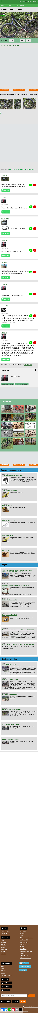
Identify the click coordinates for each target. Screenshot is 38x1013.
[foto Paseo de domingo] (7, 439)
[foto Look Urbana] (31, 405)
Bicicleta (6, 937)
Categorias (4, 970)
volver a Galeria (19, 90)
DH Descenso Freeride (26, 937)
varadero (4, 262)
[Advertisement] (19, 67)
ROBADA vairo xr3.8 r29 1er (10, 739)
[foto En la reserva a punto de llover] (19, 430)
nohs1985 (4, 306)
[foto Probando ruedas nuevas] (19, 414)
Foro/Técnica (4, 931)
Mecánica (3, 942)
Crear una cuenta (33, 1)
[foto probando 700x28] (31, 438)
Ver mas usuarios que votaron (9, 45)
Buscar (3, 973)
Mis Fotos (7, 402)
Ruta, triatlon (23, 944)
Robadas (3, 945)
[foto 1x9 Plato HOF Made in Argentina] (19, 422)
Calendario (4, 949)
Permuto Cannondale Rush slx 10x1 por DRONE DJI (18, 630)
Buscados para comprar (11, 470)
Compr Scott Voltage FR (9, 490)
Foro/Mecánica (5, 933)
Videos (5, 979)
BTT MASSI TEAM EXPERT (10, 694)
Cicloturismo (7, 986)
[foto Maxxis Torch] (31, 414)
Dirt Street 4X (24, 940)
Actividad (17, 376)
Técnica (3, 940)
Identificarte (28, 365)
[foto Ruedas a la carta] (19, 438)
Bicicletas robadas (9, 659)
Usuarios (6, 990)
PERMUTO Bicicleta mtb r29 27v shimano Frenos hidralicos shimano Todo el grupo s (17, 570)
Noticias (3, 947)
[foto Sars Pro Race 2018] (7, 422)
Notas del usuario (22, 384)
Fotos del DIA (24, 955)
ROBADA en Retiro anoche (10, 679)
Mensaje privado (8, 384)
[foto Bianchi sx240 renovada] (7, 414)
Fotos (9, 5)
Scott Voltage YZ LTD (8, 520)
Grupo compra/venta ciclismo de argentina (15, 585)
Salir (23, 1001)
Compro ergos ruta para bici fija (12, 475)
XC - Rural (23, 931)
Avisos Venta (19, 5)
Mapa (16, 1001)
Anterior (5, 90)
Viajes (21, 935)
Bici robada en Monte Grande (11, 724)
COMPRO (4, 966)
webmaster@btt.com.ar (31, 1007)
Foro (2, 5)
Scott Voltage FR (7, 505)
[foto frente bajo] (31, 430)
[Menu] (1, 1)
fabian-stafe (5, 219)
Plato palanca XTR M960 (9, 615)
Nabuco (4, 175)
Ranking (22, 953)
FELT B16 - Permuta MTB (9, 600)
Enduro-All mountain (26, 951)
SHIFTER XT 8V (6, 550)
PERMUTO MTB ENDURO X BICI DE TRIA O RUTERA (18, 644)
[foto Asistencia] (7, 430)
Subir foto (25, 963)
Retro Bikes (23, 949)
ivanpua (4, 197)
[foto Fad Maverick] (7, 405)
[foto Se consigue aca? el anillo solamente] (31, 422)
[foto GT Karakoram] (19, 405)
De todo (22, 946)
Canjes (4, 565)
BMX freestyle (24, 942)
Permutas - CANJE (6, 975)
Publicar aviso (25, 966)
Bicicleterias (7, 983)
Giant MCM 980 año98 (9, 664)
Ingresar (22, 1)
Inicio (8, 1001)
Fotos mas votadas (25, 958)
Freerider (3, 954)
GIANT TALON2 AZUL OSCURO (11, 709)
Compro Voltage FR (8, 535)
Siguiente (33, 90)
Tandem (3, 951)
